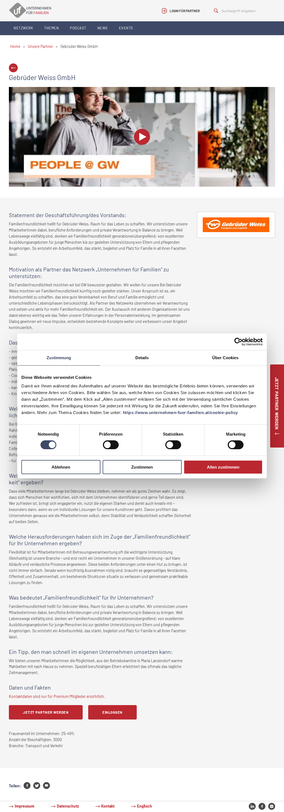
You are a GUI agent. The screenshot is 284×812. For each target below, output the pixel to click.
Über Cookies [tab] (225, 357)
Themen (51, 28)
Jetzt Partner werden (46, 712)
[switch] (111, 444)
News (102, 28)
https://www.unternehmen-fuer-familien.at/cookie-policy (180, 412)
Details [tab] (142, 357)
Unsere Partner (40, 46)
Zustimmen (142, 467)
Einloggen (112, 712)
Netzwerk (23, 28)
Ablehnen (61, 467)
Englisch (144, 806)
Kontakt (108, 806)
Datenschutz (68, 806)
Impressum (24, 806)
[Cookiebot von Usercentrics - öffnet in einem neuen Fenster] (238, 342)
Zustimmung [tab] (59, 357)
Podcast (78, 28)
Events (126, 28)
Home (15, 46)
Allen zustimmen (223, 467)
